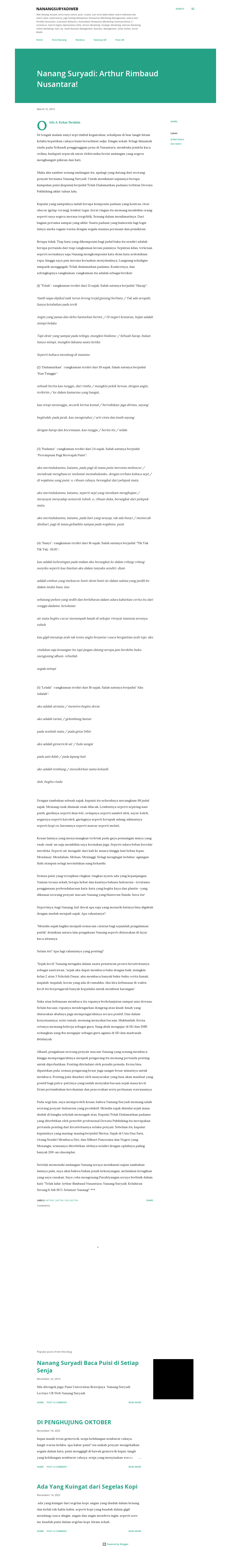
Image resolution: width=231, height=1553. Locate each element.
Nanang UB (100, 39)
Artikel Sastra (177, 139)
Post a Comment (57, 1402)
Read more (135, 1402)
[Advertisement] (90, 1311)
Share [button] (173, 121)
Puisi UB (120, 39)
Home (39, 39)
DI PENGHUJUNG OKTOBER (74, 1422)
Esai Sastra (175, 143)
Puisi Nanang (59, 39)
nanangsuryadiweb (57, 8)
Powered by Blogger (117, 1544)
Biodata (80, 39)
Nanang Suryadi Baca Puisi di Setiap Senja (88, 1366)
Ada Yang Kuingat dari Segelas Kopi (87, 1486)
